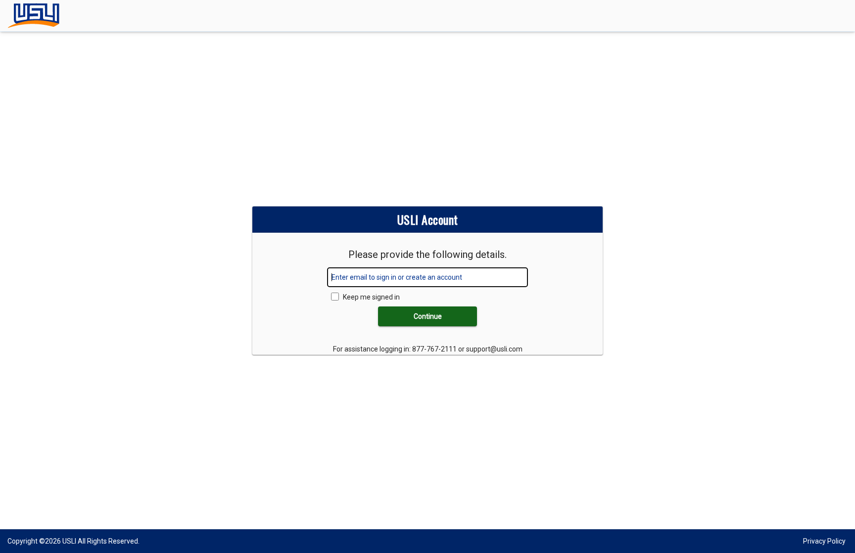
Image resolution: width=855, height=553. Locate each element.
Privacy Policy (824, 541)
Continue (428, 316)
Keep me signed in (371, 297)
